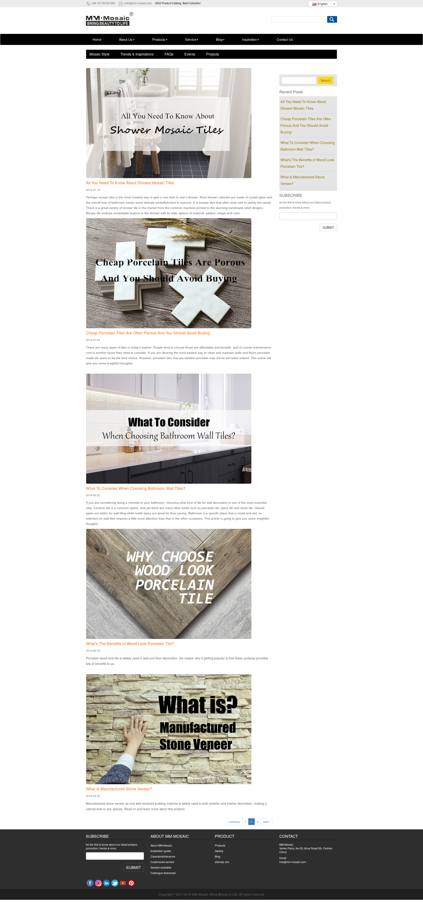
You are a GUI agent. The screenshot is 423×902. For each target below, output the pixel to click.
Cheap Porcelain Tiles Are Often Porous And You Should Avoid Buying (148, 333)
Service (190, 39)
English (322, 4)
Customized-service (162, 862)
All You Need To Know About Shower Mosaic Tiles (130, 183)
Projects (212, 54)
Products (158, 39)
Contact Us (285, 39)
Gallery (219, 851)
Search (325, 80)
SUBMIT (328, 227)
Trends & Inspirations (137, 54)
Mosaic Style (99, 54)
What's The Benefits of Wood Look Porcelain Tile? (130, 643)
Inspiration (249, 39)
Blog (219, 39)
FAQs (169, 54)
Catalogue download (163, 873)
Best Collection (192, 3)
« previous (233, 821)
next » (266, 821)
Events (189, 54)
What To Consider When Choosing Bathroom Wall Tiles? (135, 488)
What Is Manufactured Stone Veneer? (119, 789)
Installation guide (160, 851)
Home (97, 39)
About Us (125, 39)
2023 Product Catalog (168, 3)
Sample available (160, 867)
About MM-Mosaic (161, 845)
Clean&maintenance (162, 856)
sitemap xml (222, 862)
